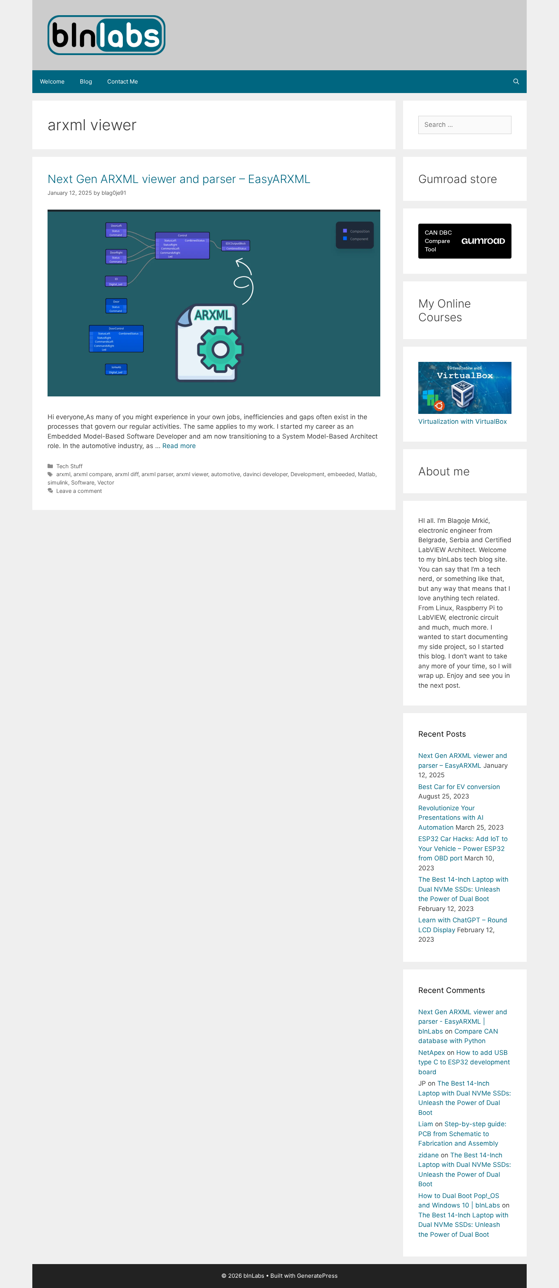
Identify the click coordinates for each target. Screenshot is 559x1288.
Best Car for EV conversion (459, 787)
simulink (58, 482)
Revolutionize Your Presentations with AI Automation (450, 817)
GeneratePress (317, 1275)
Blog (86, 81)
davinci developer (265, 474)
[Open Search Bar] (516, 81)
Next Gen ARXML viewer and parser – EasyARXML (179, 179)
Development (307, 474)
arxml (63, 474)
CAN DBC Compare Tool (438, 241)
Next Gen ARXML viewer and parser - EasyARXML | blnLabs (462, 1021)
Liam (425, 1124)
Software (82, 482)
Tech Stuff (69, 466)
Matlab (366, 474)
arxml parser (157, 474)
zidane (428, 1155)
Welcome (52, 81)
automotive (225, 474)
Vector (105, 482)
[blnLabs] (106, 34)
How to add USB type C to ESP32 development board (464, 1062)
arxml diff (126, 474)
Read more (179, 446)
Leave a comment (79, 491)
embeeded (341, 474)
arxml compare (92, 474)
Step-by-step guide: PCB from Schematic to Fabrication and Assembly (462, 1133)
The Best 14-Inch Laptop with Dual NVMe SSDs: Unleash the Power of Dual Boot (463, 889)
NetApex (431, 1052)
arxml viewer (192, 474)
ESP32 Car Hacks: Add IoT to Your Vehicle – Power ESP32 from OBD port (463, 848)
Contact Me (122, 81)
